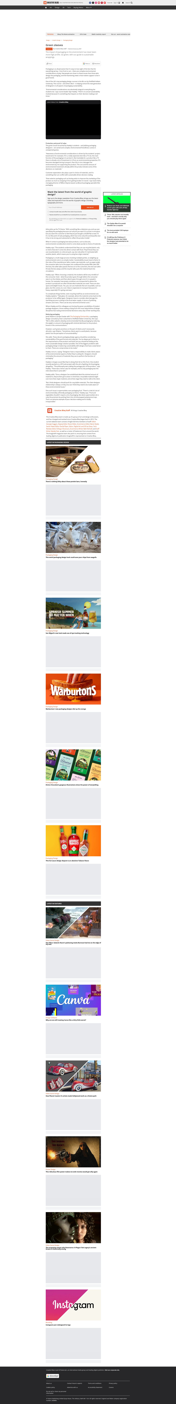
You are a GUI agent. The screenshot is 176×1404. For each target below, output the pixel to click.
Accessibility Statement (95, 1387)
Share (50, 63)
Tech (69, 8)
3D (63, 8)
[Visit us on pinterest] (102, 3)
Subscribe (109, 2)
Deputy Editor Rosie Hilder (67, 424)
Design (57, 8)
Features (49, 49)
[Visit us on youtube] (99, 3)
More (88, 8)
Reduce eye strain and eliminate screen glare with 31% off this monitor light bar (118, 207)
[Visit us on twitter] (93, 3)
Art (51, 8)
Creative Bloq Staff (60, 49)
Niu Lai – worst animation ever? (121, 34)
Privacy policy (113, 1383)
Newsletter (97, 63)
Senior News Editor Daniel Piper (57, 426)
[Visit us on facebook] (90, 3)
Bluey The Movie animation (66, 34)
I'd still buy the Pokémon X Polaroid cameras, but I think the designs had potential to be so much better (117, 240)
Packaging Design (68, 40)
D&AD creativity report (99, 34)
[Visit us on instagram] (96, 3)
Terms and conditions (94, 1383)
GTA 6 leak (83, 34)
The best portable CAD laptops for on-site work (117, 231)
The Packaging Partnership (79, 316)
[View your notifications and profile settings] (123, 3)
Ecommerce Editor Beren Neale (88, 424)
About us (49, 1383)
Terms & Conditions (81, 218)
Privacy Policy (93, 218)
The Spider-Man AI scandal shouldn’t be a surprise (116, 224)
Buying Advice (78, 8)
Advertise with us (72, 1387)
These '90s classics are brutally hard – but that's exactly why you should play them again (118, 216)
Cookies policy (50, 1387)
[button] (129, 3)
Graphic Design (56, 40)
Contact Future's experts (74, 1383)
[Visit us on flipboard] (105, 3)
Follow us (87, 63)
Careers (111, 1387)
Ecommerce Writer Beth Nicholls (81, 429)
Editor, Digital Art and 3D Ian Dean (81, 426)
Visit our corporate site (112, 1370)
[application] (73, 119)
